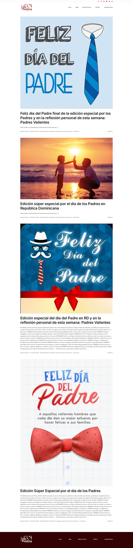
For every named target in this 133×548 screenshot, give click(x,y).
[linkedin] (109, 1)
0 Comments (76, 131)
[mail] (112, 1)
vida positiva (69, 131)
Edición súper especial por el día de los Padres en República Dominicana (62, 205)
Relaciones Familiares (50, 131)
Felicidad (42, 131)
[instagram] (104, 1)
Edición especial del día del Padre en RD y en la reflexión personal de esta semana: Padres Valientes (65, 320)
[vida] (26, 536)
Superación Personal (60, 131)
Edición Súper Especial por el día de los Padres (60, 490)
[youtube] (106, 1)
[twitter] (101, 1)
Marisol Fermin (25, 131)
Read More (110, 131)
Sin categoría (58, 521)
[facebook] (98, 1)
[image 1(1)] (26, 4)
